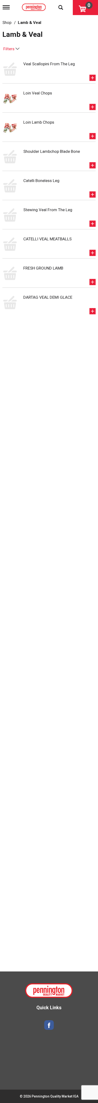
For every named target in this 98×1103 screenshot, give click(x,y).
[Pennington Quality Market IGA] (34, 6)
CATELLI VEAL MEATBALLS (47, 239)
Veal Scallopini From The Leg (49, 63)
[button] (92, 78)
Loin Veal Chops (37, 93)
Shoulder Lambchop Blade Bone (51, 151)
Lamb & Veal (29, 22)
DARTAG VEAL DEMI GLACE (47, 297)
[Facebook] (49, 1025)
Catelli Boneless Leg (41, 180)
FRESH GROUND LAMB (43, 268)
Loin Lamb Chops (38, 122)
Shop (6, 22)
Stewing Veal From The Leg (47, 209)
